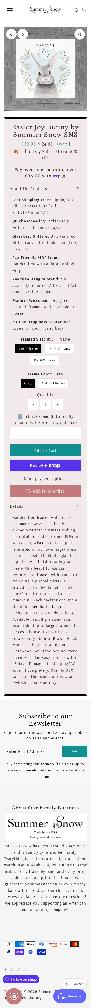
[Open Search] (76, 10)
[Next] (23, 34)
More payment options (45, 478)
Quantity (45, 394)
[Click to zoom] (79, 34)
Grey (28, 383)
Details (16, 506)
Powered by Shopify (23, 997)
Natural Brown (53, 383)
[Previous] (11, 34)
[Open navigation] (13, 10)
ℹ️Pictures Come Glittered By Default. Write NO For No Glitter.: (45, 419)
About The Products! (29, 188)
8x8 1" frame (28, 348)
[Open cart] (84, 10)
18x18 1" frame (45, 360)
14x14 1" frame (59, 348)
